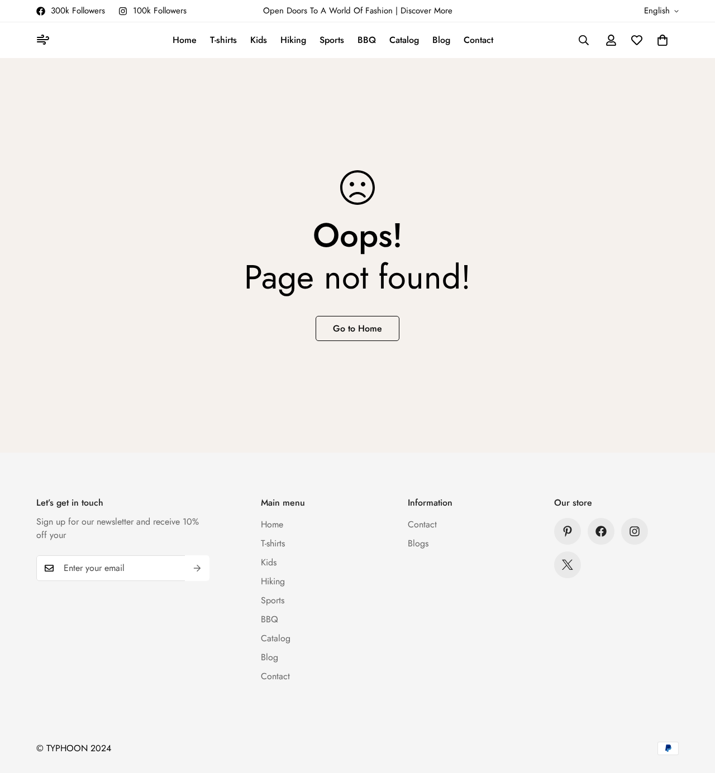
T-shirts (223, 39)
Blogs (418, 543)
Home (185, 39)
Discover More (426, 10)
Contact (478, 39)
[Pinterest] (567, 531)
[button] (662, 40)
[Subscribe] (197, 568)
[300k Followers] (601, 531)
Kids (258, 39)
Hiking (293, 39)
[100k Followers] (634, 531)
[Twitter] (567, 564)
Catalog (404, 39)
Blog (441, 39)
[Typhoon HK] (44, 40)
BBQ (367, 39)
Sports (332, 39)
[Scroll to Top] (693, 712)
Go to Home (357, 328)
